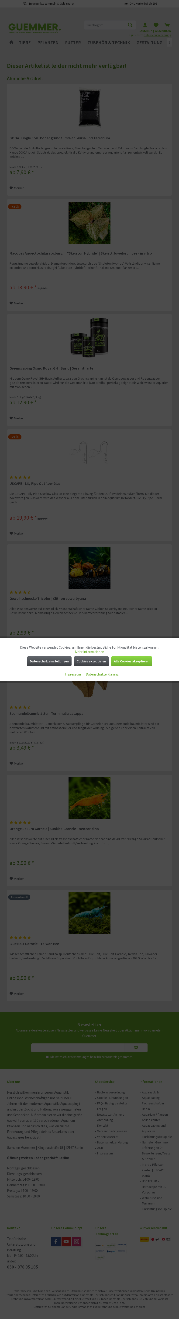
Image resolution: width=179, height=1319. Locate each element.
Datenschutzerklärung (102, 674)
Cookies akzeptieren (91, 661)
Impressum (72, 674)
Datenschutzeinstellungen (49, 661)
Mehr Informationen (89, 652)
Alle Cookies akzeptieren (131, 661)
